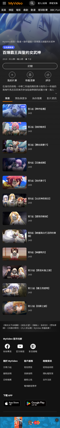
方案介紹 (7, 367)
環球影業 (43, 9)
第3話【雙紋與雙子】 (38, 144)
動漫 (33, 9)
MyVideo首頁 (9, 41)
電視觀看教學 (30, 385)
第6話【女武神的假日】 (40, 198)
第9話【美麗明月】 (37, 252)
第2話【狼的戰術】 (37, 126)
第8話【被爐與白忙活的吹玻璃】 (42, 234)
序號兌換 (53, 3)
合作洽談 (47, 379)
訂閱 (30, 66)
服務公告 (28, 379)
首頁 (3, 9)
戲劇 (25, 9)
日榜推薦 (7, 379)
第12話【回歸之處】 (38, 306)
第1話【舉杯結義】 (37, 108)
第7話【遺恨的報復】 (38, 216)
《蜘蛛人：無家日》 (40, 325)
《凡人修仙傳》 (27, 328)
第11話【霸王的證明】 (39, 288)
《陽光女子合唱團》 (11, 325)
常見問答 (28, 367)
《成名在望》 (25, 325)
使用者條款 (48, 367)
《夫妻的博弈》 (13, 328)
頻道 (11, 9)
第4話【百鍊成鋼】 (37, 162)
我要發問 (28, 373)
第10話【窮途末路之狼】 (40, 270)
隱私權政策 (48, 373)
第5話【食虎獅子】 (37, 180)
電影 (18, 9)
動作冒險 (28, 41)
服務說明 (7, 373)
